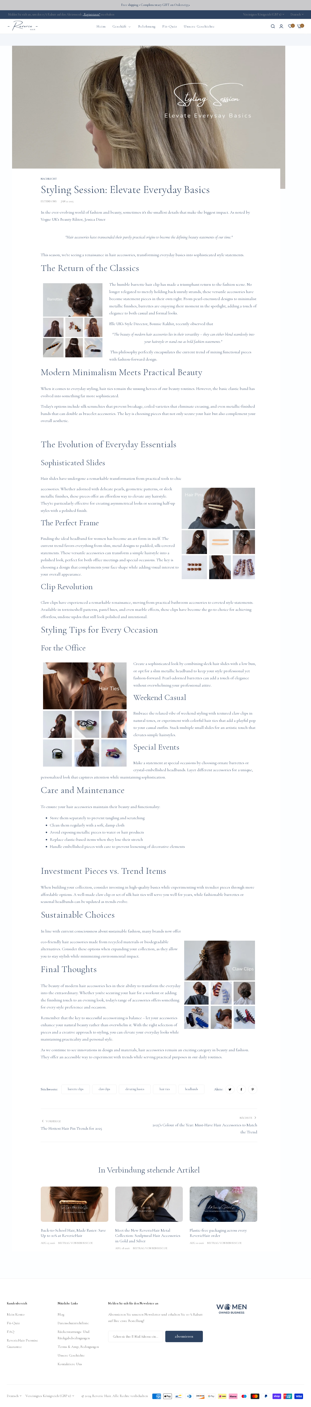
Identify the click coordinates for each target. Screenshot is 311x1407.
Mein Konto (16, 1314)
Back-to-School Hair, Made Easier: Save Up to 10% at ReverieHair (73, 1233)
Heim (15, 40)
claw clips (104, 1089)
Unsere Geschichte (71, 1355)
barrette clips (76, 1089)
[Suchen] (273, 26)
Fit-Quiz (13, 1323)
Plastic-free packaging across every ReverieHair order (218, 1233)
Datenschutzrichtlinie (73, 1323)
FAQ (10, 1331)
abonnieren (184, 1336)
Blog (61, 1314)
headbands (191, 1089)
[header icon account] (281, 26)
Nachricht (29, 40)
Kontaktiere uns (70, 1364)
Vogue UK (49, 219)
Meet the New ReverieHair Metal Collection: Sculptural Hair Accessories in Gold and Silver (147, 1235)
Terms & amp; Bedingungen (78, 1346)
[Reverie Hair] (23, 26)
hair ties (165, 1089)
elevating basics (134, 1089)
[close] (306, 33)
